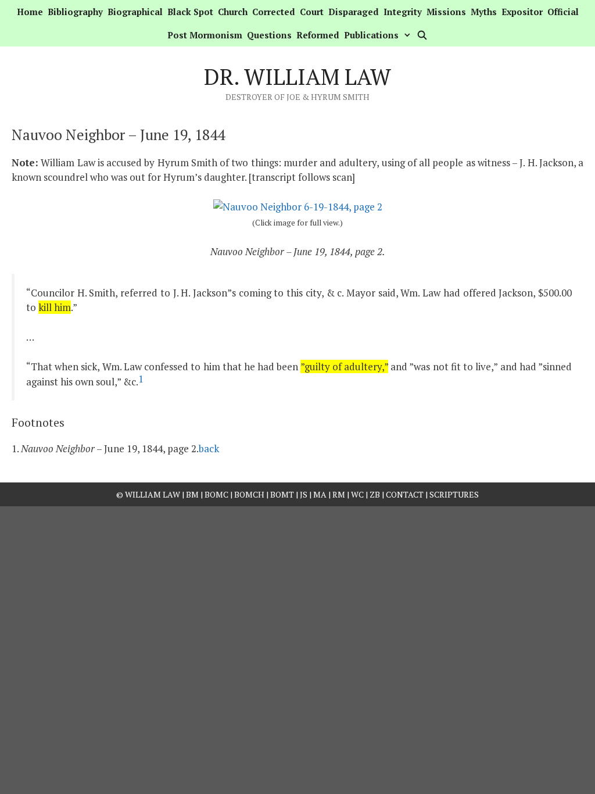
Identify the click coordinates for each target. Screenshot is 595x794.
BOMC (216, 494)
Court (312, 11)
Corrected (273, 11)
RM (338, 494)
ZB (375, 494)
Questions (269, 35)
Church (233, 11)
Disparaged (353, 11)
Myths (484, 11)
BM (192, 494)
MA (320, 494)
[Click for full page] (297, 206)
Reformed (317, 35)
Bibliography (75, 11)
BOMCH (249, 494)
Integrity (402, 11)
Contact (405, 494)
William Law (152, 494)
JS (304, 494)
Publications (371, 35)
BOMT (282, 494)
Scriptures (454, 494)
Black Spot (190, 11)
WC (357, 494)
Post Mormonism (204, 35)
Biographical (135, 11)
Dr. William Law (297, 76)
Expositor (522, 11)
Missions (446, 11)
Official (563, 11)
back (209, 448)
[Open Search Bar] (421, 35)
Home (30, 11)
